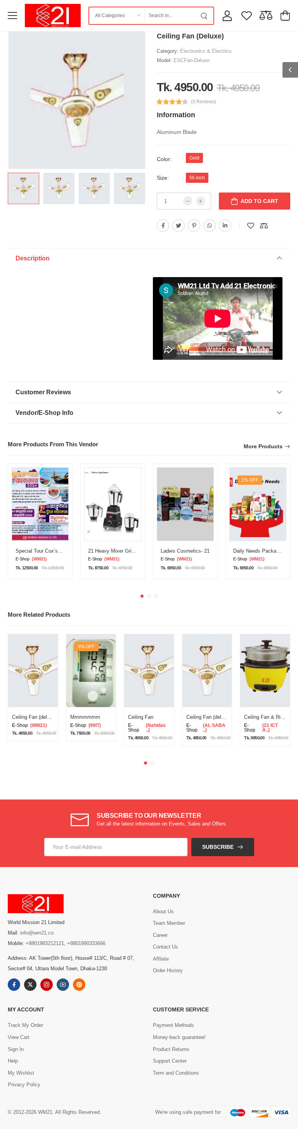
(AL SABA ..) (214, 727)
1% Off (249, 480)
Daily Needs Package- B (260, 551)
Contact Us (165, 947)
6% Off (86, 646)
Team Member (169, 923)
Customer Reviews (43, 392)
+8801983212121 (45, 943)
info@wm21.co (37, 933)
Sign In (16, 1049)
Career (160, 935)
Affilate (161, 959)
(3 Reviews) (203, 101)
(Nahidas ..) (156, 727)
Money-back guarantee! (179, 1037)
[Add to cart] (19, 698)
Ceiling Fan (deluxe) (34, 717)
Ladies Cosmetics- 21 (185, 551)
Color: (164, 159)
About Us (163, 911)
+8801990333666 (86, 943)
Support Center (170, 1061)
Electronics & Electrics (206, 51)
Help (13, 1061)
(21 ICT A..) (270, 727)
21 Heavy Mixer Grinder (114, 551)
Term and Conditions (176, 1073)
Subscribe (218, 847)
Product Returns (171, 1049)
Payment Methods (173, 1025)
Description (33, 258)
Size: (163, 178)
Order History (168, 970)
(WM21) (39, 559)
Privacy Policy (24, 1084)
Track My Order (25, 1025)
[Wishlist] (28, 698)
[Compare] (37, 698)
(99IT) (94, 725)
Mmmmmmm (85, 717)
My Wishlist (21, 1073)
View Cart (18, 1037)
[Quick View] (46, 698)
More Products (263, 446)
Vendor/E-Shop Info (44, 412)
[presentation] (142, 596)
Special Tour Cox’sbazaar (44, 551)
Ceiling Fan (140, 717)
